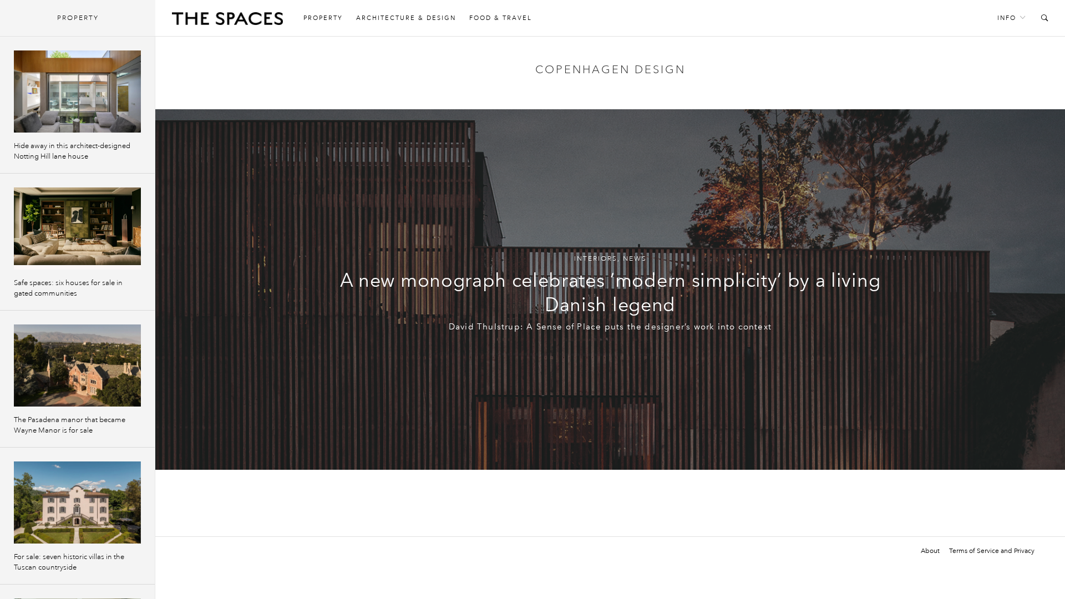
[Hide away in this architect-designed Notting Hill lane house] (77, 91)
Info (1006, 18)
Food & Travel (500, 18)
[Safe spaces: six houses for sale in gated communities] (77, 228)
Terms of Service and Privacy (991, 551)
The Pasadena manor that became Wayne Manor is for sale (69, 425)
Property (323, 18)
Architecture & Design (406, 18)
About (930, 551)
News (635, 259)
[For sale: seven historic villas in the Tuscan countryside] (77, 502)
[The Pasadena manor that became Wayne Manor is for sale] (77, 365)
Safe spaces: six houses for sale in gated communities (68, 288)
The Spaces (227, 21)
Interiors (595, 259)
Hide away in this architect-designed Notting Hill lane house (72, 151)
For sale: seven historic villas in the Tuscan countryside (69, 562)
